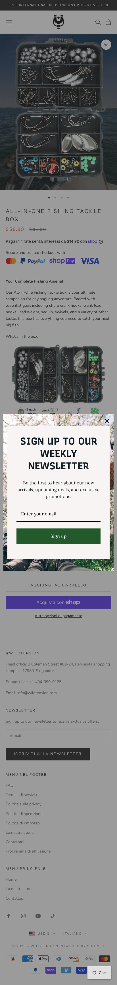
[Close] (107, 421)
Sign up (59, 536)
